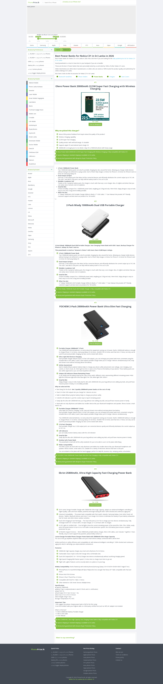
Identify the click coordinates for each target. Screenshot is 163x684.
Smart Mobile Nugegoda (36, 98)
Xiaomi (30, 251)
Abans (31, 106)
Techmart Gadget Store (36, 110)
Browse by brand (33, 170)
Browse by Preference (35, 50)
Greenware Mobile (34, 141)
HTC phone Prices (88, 663)
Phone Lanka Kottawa (35, 87)
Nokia (30, 228)
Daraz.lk (31, 148)
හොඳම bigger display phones (37, 73)
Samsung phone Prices (90, 652)
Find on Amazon (95, 242)
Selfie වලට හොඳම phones (36, 61)
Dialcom (31, 160)
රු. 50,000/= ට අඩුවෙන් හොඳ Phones (39, 58)
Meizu (30, 216)
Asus (97, 45)
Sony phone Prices (89, 657)
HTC (86, 45)
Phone (33, 2)
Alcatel (30, 173)
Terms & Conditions (122, 655)
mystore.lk (32, 133)
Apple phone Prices (89, 655)
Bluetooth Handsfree (65, 77)
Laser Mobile (33, 94)
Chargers (112, 77)
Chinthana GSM (33, 152)
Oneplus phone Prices (90, 673)
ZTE (29, 255)
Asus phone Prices (89, 665)
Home (32, 45)
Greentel (31, 90)
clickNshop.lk (33, 125)
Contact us (119, 660)
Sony (64, 45)
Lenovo (30, 208)
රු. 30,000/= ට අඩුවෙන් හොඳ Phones (39, 54)
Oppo (108, 45)
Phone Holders (82, 77)
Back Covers (125, 77)
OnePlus (30, 231)
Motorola (31, 224)
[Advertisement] (81, 21)
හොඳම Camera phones (35, 69)
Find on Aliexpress (95, 124)
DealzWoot (32, 164)
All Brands (131, 45)
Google (120, 45)
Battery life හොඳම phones (36, 65)
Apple (53, 45)
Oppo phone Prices (89, 668)
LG (29, 212)
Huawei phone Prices (89, 660)
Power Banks (98, 77)
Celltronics (32, 156)
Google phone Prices (89, 670)
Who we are (119, 652)
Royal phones (33, 129)
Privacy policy (120, 657)
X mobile (31, 117)
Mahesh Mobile (33, 83)
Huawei (76, 45)
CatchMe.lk (32, 102)
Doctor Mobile (33, 144)
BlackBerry (31, 185)
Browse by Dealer (34, 79)
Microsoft (31, 220)
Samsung (43, 45)
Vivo (29, 247)
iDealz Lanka (33, 137)
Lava (29, 204)
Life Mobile (32, 121)
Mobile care (32, 114)
